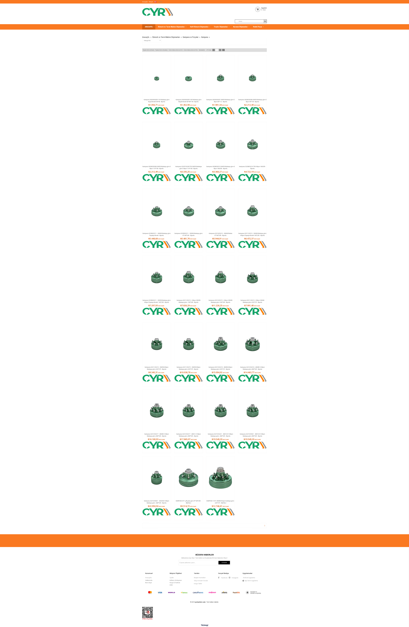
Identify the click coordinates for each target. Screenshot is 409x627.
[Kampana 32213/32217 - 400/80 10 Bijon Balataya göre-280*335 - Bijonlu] (156, 411)
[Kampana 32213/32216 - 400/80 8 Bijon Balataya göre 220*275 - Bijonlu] (220, 344)
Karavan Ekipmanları (240, 27)
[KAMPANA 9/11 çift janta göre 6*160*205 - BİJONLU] (188, 477)
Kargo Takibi (198, 584)
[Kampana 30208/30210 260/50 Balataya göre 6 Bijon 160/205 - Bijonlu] (220, 143)
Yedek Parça (257, 27)
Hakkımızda (148, 580)
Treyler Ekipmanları (221, 27)
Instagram (234, 578)
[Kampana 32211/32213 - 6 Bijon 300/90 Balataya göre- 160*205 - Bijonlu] (188, 277)
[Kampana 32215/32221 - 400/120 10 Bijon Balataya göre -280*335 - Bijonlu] (220, 411)
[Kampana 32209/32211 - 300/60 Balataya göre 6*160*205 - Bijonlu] (188, 210)
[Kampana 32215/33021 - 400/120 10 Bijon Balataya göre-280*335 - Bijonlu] (252, 411)
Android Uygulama (249, 578)
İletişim (151, 2)
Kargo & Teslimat (175, 583)
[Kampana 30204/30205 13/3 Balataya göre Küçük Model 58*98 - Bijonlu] (156, 76)
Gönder (224, 563)
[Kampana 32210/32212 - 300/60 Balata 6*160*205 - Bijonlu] (220, 210)
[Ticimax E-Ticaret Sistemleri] (204, 625)
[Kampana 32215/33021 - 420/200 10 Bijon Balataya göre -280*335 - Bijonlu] (156, 477)
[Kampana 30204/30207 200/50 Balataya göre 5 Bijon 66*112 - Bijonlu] (220, 76)
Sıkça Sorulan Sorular (201, 581)
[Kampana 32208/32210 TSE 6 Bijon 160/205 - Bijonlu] (252, 143)
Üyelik (172, 578)
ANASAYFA (149, 27)
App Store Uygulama (251, 581)
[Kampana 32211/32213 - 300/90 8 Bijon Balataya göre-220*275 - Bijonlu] (156, 344)
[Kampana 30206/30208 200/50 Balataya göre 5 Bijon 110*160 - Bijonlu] (156, 143)
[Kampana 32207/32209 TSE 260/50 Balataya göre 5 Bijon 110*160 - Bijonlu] (188, 143)
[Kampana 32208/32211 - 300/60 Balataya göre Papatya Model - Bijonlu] (156, 210)
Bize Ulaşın (148, 583)
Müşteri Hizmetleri (200, 578)
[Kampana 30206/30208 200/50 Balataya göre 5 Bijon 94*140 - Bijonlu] (252, 76)
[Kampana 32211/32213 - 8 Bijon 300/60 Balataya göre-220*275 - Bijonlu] (252, 277)
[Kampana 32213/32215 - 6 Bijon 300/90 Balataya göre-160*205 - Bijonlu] (220, 277)
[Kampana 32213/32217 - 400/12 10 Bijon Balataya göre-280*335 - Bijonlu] (188, 411)
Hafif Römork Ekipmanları (199, 27)
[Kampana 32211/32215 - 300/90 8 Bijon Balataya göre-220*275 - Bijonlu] (188, 344)
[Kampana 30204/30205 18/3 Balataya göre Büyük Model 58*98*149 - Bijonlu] (188, 76)
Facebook (224, 578)
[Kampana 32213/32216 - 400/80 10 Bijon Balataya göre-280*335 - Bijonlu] (252, 344)
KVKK (171, 585)
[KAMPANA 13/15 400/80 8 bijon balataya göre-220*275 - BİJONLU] (220, 477)
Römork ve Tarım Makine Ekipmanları (171, 27)
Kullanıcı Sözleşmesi (176, 580)
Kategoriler (147, 40)
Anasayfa (145, 2)
